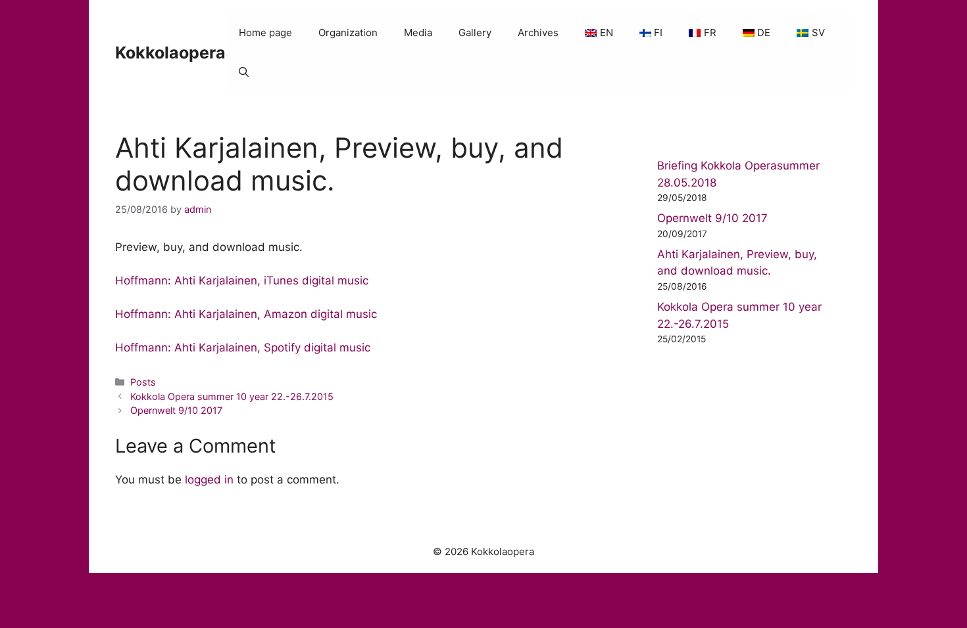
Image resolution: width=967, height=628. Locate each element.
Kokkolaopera (170, 52)
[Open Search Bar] (244, 72)
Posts (143, 382)
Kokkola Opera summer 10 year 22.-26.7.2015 (232, 396)
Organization (348, 32)
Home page (265, 32)
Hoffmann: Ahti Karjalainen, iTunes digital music (241, 280)
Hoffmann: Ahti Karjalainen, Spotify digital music (242, 347)
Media (418, 32)
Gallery (475, 32)
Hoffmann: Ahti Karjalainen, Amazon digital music (247, 314)
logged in (209, 479)
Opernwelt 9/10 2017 (176, 410)
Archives (538, 32)
